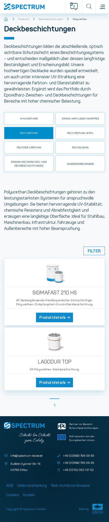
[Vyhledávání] (89, 6)
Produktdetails (52, 317)
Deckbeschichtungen (51, 19)
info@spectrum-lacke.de (26, 455)
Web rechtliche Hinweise (70, 485)
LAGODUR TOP (54, 362)
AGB (9, 485)
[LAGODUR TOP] (54, 342)
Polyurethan (80, 19)
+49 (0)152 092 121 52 (78, 470)
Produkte (23, 19)
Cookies (12, 495)
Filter (94, 250)
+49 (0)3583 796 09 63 (78, 455)
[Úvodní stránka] (6, 19)
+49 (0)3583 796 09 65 (78, 463)
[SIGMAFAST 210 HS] (54, 272)
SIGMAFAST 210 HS (54, 293)
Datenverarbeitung (32, 485)
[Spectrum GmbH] (34, 7)
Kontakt (29, 495)
